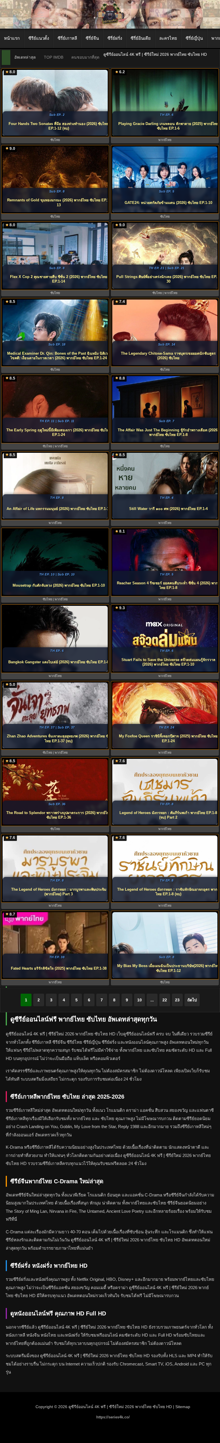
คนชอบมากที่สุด (85, 57)
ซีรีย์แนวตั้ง (38, 38)
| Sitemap (181, 1406)
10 (139, 1000)
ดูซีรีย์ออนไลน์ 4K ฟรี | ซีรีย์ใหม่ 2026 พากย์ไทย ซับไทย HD (120, 1406)
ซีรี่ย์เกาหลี (67, 38)
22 (164, 1000)
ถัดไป (192, 1000)
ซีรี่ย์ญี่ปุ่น (194, 38)
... (152, 1000)
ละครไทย (168, 38)
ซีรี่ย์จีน (92, 38)
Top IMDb (53, 57)
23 (177, 1000)
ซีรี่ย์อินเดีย (141, 38)
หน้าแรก (12, 38)
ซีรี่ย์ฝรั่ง (114, 38)
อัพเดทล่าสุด (25, 57)
